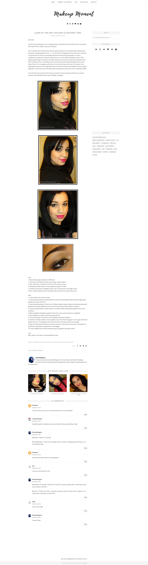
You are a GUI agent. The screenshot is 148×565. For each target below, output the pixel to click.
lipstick (95, 155)
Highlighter (100, 146)
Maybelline (109, 149)
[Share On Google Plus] (86, 346)
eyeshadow (113, 152)
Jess (33, 466)
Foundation (105, 143)
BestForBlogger (83, 563)
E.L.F (117, 140)
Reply (85, 414)
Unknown (35, 405)
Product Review (97, 152)
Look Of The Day (37, 350)
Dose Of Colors (110, 140)
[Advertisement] (106, 66)
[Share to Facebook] (77, 346)
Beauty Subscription (98, 140)
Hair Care (112, 143)
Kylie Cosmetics (110, 146)
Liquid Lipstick (97, 149)
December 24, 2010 (36, 504)
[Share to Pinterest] (83, 346)
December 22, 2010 (36, 434)
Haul (94, 146)
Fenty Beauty (96, 143)
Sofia (33, 502)
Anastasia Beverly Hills (99, 137)
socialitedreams (37, 419)
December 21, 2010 (36, 407)
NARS (115, 149)
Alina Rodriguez (37, 432)
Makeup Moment (71, 563)
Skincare (105, 152)
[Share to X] (80, 346)
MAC (103, 149)
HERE (50, 53)
